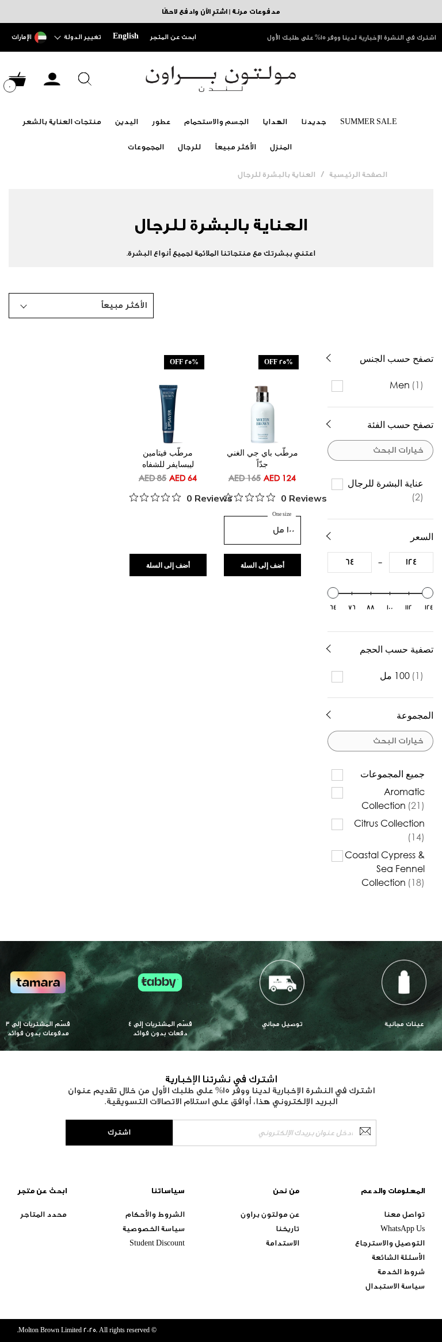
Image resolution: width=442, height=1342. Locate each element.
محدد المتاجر (43, 1214)
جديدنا (313, 121)
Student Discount (157, 1243)
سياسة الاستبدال (395, 1286)
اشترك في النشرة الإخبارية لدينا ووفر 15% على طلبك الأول (351, 37)
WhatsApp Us (402, 1228)
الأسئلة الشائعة (398, 1257)
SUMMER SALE (368, 121)
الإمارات (22, 37)
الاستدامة (282, 1243)
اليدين (126, 121)
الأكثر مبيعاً (235, 146)
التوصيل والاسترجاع (390, 1243)
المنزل (281, 146)
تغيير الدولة (82, 37)
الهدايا (274, 121)
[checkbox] (382, 385)
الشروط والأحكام (155, 1214)
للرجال (189, 146)
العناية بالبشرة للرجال (276, 174)
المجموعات (146, 146)
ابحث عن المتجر (173, 37)
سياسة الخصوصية (154, 1228)
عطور (161, 121)
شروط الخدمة (401, 1271)
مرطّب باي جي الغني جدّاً (262, 458)
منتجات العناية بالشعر (61, 121)
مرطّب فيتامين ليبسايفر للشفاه (168, 458)
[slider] (333, 593)
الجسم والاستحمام (216, 121)
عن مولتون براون (270, 1214)
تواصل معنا (404, 1214)
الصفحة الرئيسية (358, 174)
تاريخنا (287, 1228)
